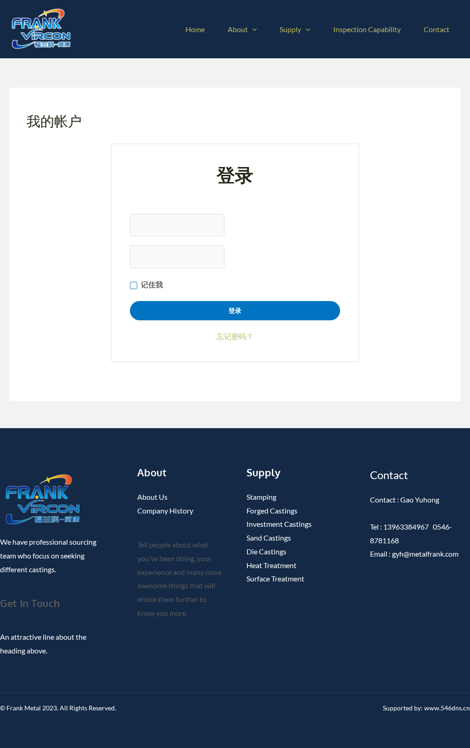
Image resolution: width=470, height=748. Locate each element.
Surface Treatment (275, 578)
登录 (235, 310)
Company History (165, 510)
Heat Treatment (271, 565)
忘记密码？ (235, 336)
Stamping (261, 496)
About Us (152, 496)
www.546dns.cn (447, 708)
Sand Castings (268, 537)
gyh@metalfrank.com (425, 553)
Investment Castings (279, 523)
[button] (252, 29)
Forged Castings (271, 510)
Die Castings (266, 551)
